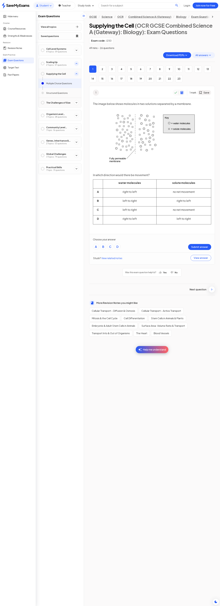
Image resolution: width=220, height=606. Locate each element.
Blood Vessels (161, 333)
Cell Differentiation (134, 318)
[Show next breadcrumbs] (212, 16)
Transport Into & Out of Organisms (111, 333)
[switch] (216, 602)
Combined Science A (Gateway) (149, 16)
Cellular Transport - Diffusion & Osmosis (113, 310)
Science (107, 16)
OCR (120, 16)
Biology (181, 16)
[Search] (176, 5)
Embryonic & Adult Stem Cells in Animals (113, 325)
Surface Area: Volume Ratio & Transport (163, 325)
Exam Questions (202, 16)
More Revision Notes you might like (117, 302)
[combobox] (139, 5)
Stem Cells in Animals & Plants (167, 318)
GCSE (93, 16)
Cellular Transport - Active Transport (161, 310)
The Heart (141, 333)
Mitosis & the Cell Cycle (104, 318)
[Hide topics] (84, 16)
